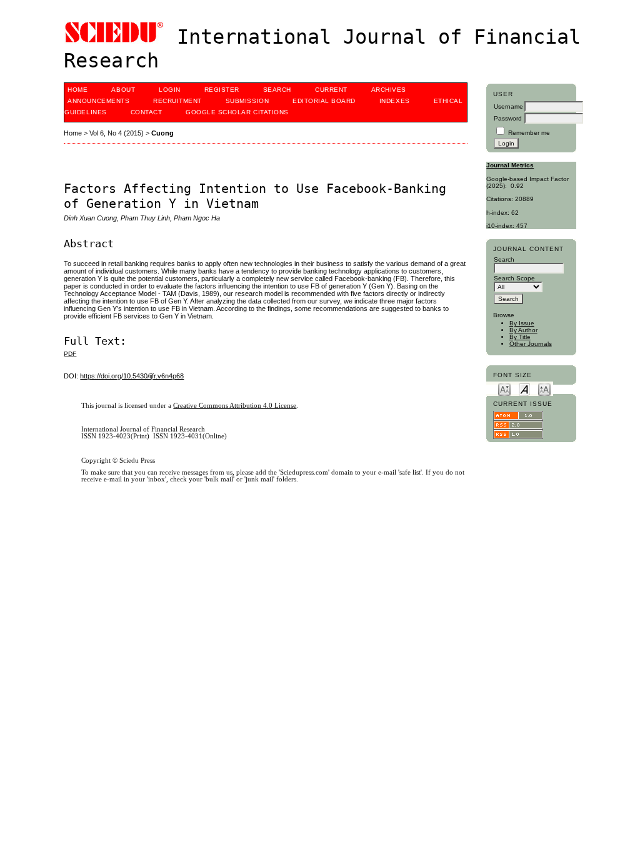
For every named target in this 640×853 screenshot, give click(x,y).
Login (170, 89)
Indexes (394, 100)
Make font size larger (544, 389)
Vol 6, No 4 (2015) (116, 133)
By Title (520, 336)
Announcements (98, 100)
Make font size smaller (504, 389)
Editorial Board (324, 100)
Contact (146, 112)
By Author (523, 330)
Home (78, 89)
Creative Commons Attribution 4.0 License (234, 405)
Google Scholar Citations (237, 112)
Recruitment (177, 100)
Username (508, 106)
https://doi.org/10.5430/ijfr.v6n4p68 (132, 376)
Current (331, 89)
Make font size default (524, 389)
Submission (247, 100)
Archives (388, 89)
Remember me (529, 132)
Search (277, 89)
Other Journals (530, 343)
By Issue (521, 323)
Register (221, 89)
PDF (70, 353)
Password (508, 118)
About (123, 89)
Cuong (162, 133)
